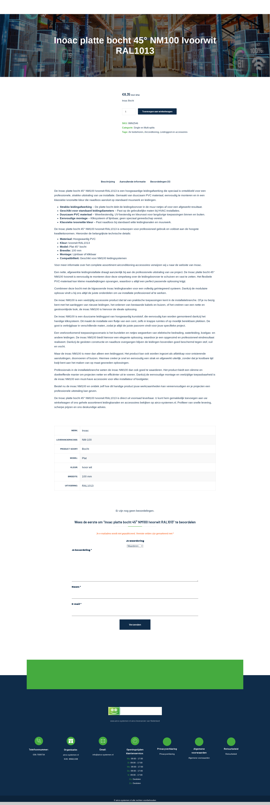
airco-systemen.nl (165, 402)
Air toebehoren (136, 132)
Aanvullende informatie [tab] (133, 181)
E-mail (77, 604)
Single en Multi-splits (144, 127)
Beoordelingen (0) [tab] (160, 181)
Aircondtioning (151, 132)
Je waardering (135, 540)
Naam (76, 586)
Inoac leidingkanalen (119, 288)
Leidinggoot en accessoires (173, 132)
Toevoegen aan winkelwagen (157, 111)
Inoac (197, 265)
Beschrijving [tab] (108, 181)
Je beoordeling (82, 550)
